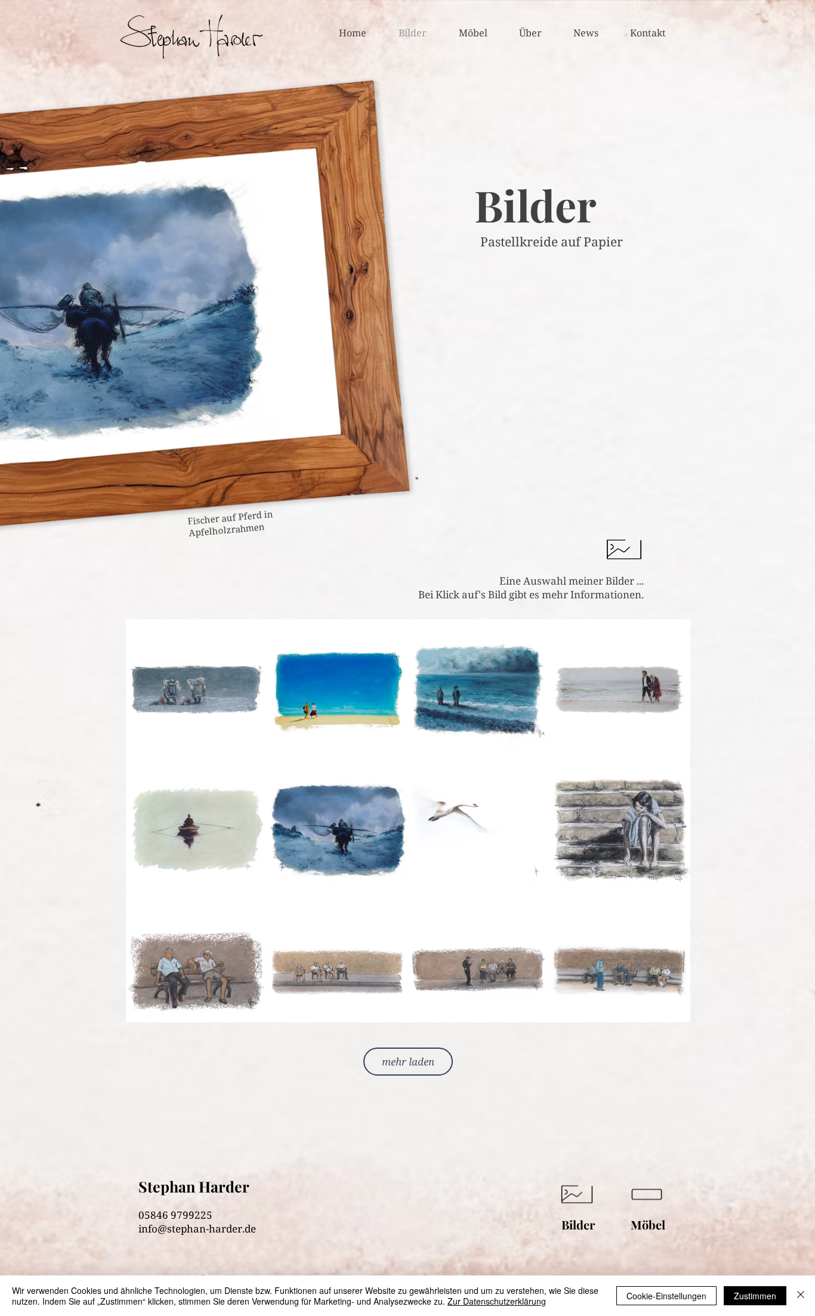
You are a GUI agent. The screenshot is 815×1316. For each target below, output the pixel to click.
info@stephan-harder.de (197, 1228)
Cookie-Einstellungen (666, 1296)
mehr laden (408, 1061)
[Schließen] (801, 1295)
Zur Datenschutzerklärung (496, 1301)
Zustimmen (755, 1296)
